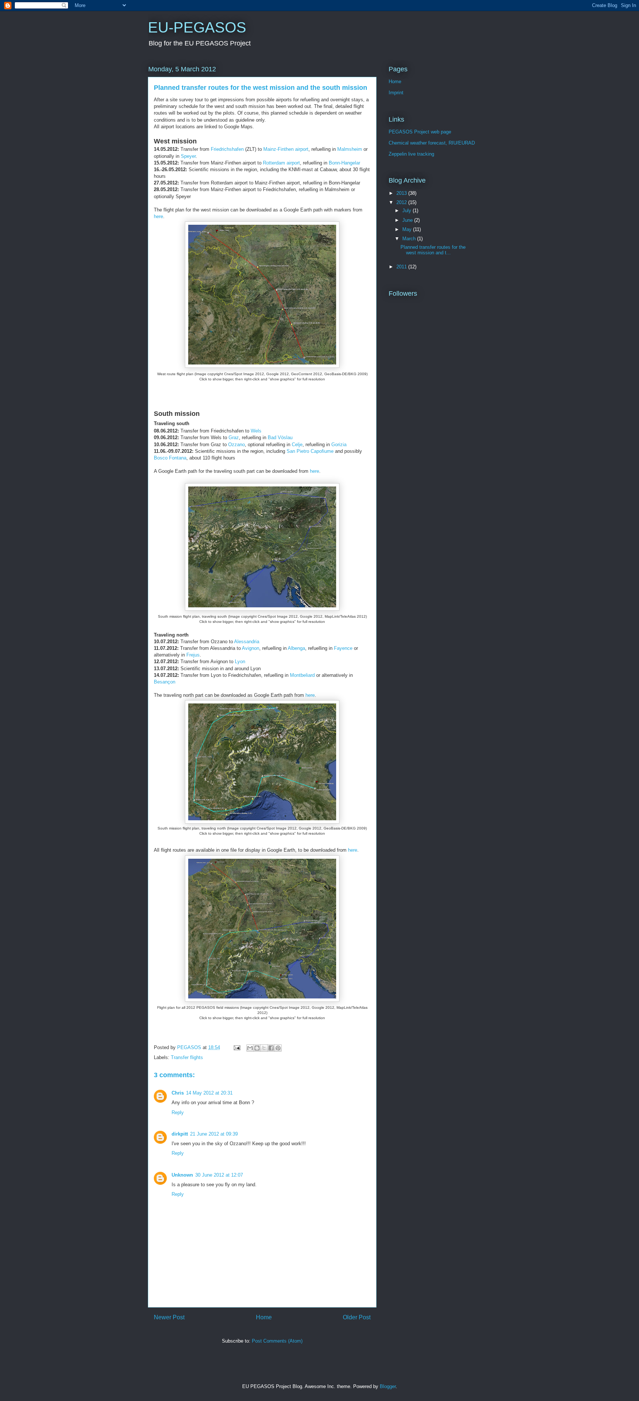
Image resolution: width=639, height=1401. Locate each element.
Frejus (193, 655)
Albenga (296, 648)
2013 (402, 193)
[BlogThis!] (257, 1048)
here (158, 216)
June (408, 220)
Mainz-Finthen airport (285, 149)
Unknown (182, 1175)
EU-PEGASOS (197, 27)
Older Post (357, 1317)
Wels (256, 431)
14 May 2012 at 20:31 (209, 1093)
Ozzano (236, 444)
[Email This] (250, 1048)
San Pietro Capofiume (310, 451)
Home (264, 1317)
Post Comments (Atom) (277, 1341)
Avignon (250, 648)
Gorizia (338, 444)
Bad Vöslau (280, 437)
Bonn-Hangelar (344, 163)
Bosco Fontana (170, 458)
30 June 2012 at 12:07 (219, 1175)
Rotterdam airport (281, 163)
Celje (297, 444)
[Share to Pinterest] (278, 1048)
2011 (402, 266)
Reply (178, 1112)
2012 (402, 202)
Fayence (343, 648)
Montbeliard (302, 675)
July (407, 210)
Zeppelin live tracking (411, 154)
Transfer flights (187, 1057)
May (407, 229)
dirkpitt (180, 1134)
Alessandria (246, 641)
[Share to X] (264, 1048)
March (409, 238)
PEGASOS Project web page (420, 132)
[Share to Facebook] (271, 1048)
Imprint (396, 92)
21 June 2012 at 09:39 (214, 1134)
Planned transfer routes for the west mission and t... (433, 250)
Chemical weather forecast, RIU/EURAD (432, 143)
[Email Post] (236, 1047)
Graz (234, 437)
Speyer (188, 156)
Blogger (388, 1386)
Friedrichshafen (228, 149)
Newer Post (169, 1317)
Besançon (164, 682)
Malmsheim (349, 149)
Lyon (240, 661)
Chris (178, 1093)
